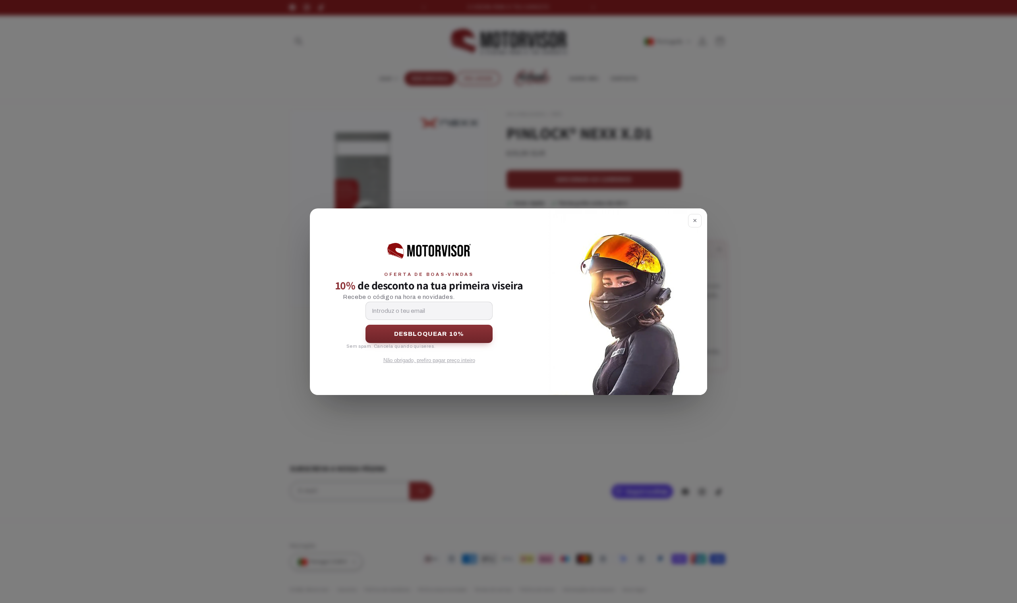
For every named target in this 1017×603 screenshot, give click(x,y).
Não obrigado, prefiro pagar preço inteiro (429, 360)
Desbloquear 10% (429, 334)
